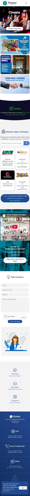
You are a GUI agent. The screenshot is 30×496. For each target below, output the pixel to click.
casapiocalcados (8, 163)
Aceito (23, 488)
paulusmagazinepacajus (22, 186)
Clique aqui (7, 196)
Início (15, 475)
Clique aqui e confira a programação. (15, 467)
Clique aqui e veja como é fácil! (15, 260)
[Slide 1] (14, 32)
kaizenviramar (8, 184)
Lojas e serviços (15, 480)
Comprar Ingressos (14, 29)
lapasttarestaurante (22, 164)
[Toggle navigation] (26, 3)
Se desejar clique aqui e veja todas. (19, 139)
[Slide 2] (15, 32)
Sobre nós (15, 477)
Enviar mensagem (15, 321)
